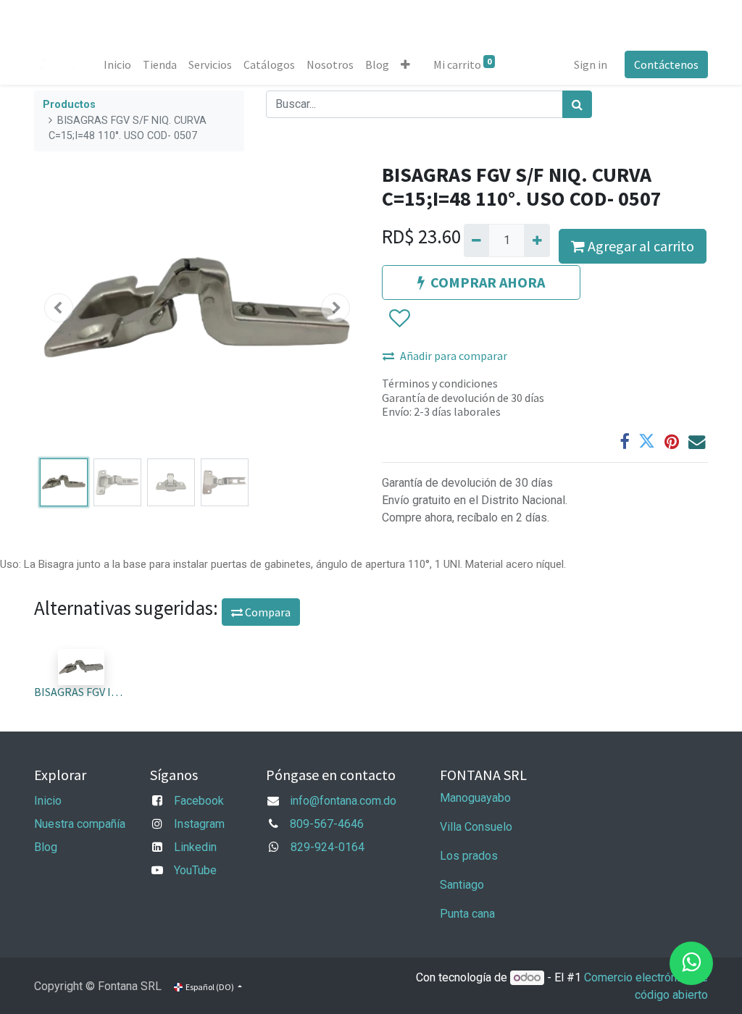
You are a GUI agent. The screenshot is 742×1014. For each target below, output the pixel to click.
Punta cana (469, 914)
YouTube (195, 870)
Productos (69, 105)
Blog (45, 847)
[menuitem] (117, 64)
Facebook (199, 801)
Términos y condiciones (440, 383)
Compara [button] (267, 612)
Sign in (590, 64)
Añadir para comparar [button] (453, 355)
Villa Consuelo (476, 827)
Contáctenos (666, 64)
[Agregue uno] (536, 240)
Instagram (199, 824)
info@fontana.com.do (343, 801)
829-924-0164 (327, 847)
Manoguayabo (475, 798)
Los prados (469, 856)
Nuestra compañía (79, 824)
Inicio (48, 801)
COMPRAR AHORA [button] (487, 282)
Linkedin (195, 847)
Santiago (462, 885)
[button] (405, 64)
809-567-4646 (327, 824)
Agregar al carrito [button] (639, 246)
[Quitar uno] (476, 240)
